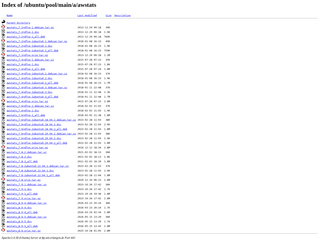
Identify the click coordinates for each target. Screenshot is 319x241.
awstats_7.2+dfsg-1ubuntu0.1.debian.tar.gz (37, 41)
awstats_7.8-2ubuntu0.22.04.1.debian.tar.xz (38, 166)
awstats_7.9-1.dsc (19, 189)
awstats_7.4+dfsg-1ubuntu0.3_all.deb (32, 96)
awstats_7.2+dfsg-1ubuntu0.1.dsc (29, 46)
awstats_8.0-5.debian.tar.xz (27, 216)
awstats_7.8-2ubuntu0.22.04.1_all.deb (33, 175)
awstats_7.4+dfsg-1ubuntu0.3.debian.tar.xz (37, 87)
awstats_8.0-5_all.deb (22, 226)
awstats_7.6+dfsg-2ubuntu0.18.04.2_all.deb (37, 129)
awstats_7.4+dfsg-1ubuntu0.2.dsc (29, 78)
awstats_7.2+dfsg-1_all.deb (26, 36)
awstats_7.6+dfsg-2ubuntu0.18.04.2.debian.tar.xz (41, 119)
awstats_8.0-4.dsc (19, 207)
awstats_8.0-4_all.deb (22, 212)
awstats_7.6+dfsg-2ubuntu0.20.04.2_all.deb (37, 143)
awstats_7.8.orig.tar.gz (24, 180)
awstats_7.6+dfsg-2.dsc (23, 110)
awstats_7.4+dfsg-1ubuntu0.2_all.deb (32, 83)
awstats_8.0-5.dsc (19, 221)
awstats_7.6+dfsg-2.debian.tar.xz (30, 106)
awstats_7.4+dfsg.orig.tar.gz (27, 101)
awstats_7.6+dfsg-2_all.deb (26, 115)
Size (109, 15)
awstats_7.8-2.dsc (19, 156)
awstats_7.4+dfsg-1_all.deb (26, 69)
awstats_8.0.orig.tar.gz (24, 230)
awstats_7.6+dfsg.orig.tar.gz (27, 147)
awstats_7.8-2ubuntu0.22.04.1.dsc (30, 170)
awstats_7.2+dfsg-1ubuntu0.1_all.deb (32, 50)
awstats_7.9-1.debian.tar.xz (27, 184)
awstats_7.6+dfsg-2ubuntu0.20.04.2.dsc (34, 138)
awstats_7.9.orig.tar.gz (24, 198)
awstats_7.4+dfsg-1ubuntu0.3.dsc (29, 92)
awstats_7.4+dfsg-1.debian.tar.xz (30, 59)
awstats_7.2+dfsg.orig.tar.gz (27, 55)
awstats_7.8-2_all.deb (22, 161)
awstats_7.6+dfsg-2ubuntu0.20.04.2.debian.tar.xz (41, 133)
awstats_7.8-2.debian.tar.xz (27, 152)
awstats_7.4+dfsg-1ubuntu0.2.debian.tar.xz (37, 73)
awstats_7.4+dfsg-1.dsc (23, 64)
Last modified (87, 15)
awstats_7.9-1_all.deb (22, 193)
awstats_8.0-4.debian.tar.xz (27, 203)
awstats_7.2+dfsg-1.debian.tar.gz (30, 27)
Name (10, 15)
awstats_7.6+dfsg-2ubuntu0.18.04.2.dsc (34, 124)
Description (122, 15)
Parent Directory (18, 22)
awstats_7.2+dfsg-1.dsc (23, 32)
